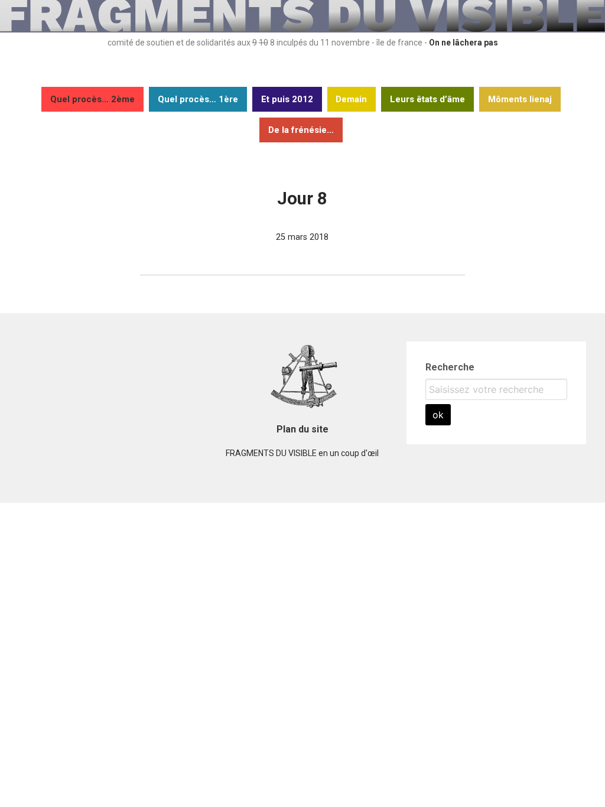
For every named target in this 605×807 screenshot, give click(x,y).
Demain (351, 99)
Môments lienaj (520, 99)
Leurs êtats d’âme (427, 99)
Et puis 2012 (287, 99)
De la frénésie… (301, 130)
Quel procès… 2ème (92, 99)
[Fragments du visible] (302, 29)
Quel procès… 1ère (198, 99)
